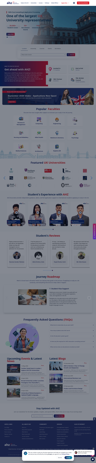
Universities (33, 3)
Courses (41, 3)
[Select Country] (74, 3)
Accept (68, 457)
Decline (60, 457)
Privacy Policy (65, 454)
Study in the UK (24, 3)
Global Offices (54, 3)
